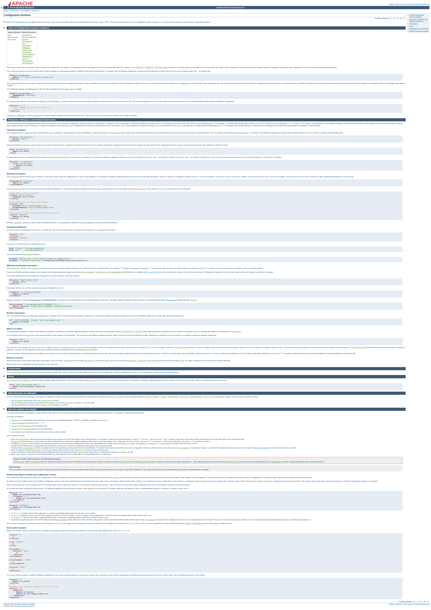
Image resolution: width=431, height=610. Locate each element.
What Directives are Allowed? (418, 28)
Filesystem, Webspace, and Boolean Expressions (418, 20)
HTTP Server (14, 10)
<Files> (25, 39)
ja (397, 18)
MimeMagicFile (33, 89)
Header (73, 488)
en (390, 18)
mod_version (13, 37)
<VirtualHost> (28, 63)
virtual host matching (262, 448)
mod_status (141, 189)
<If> (23, 44)
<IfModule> (26, 48)
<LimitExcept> (276, 462)
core (9, 35)
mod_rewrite (192, 300)
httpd (91, 71)
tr (404, 18)
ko (401, 18)
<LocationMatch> (28, 54)
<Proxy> (25, 59)
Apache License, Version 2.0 (25, 606)
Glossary (410, 4)
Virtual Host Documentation (168, 372)
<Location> (26, 52)
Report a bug (425, 4)
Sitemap (417, 4)
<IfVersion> (27, 50)
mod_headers (89, 488)
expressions (169, 300)
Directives (399, 4)
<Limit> (21, 462)
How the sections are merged (418, 31)
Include (37, 446)
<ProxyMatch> (27, 61)
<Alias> (10, 244)
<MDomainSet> (27, 56)
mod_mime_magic (67, 89)
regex (51, 133)
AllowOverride (20, 401)
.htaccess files (244, 133)
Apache (5, 10)
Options (87, 350)
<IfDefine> (26, 46)
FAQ (404, 4)
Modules (391, 4)
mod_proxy (12, 39)
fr (394, 18)
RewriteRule (197, 523)
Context (72, 397)
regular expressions (150, 272)
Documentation (25, 10)
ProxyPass (28, 254)
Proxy (411, 26)
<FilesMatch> (27, 41)
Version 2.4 (35, 10)
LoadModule (184, 83)
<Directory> (27, 35)
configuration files (21, 22)
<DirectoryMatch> (29, 37)
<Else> (124, 452)
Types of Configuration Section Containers (416, 16)
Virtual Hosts (413, 24)
